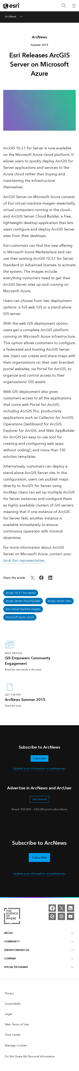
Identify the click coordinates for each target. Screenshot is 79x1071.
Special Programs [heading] (16, 967)
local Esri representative (23, 560)
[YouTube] (70, 916)
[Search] (64, 5)
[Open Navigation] (74, 5)
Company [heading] (10, 959)
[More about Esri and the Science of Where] (12, 916)
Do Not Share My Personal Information (30, 1056)
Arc (39, 37)
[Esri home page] (11, 6)
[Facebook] (52, 908)
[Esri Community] (52, 916)
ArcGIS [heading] (8, 933)
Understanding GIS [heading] (16, 950)
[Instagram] (61, 916)
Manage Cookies (16, 1045)
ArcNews (10, 17)
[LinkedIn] (70, 908)
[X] (61, 908)
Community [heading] (12, 942)
